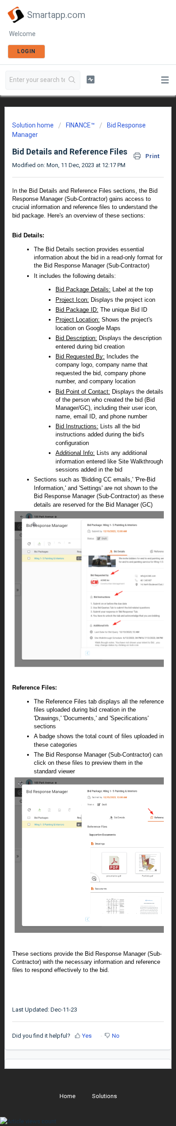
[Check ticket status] (90, 79)
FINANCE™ (80, 125)
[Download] (71, 570)
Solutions (104, 1096)
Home (67, 1096)
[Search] (72, 80)
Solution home (33, 125)
